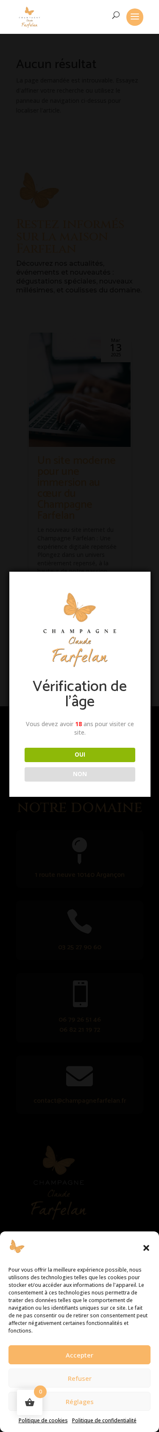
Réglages (80, 1401)
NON (80, 774)
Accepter (79, 1355)
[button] (146, 1248)
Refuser (80, 1378)
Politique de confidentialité (104, 1420)
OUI (80, 754)
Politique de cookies (43, 1420)
